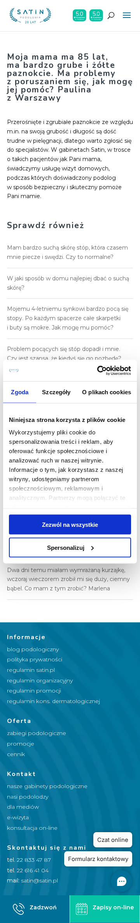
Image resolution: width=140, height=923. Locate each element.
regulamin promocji (34, 690)
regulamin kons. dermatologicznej (53, 701)
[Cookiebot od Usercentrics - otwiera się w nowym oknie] (98, 370)
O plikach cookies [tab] (106, 392)
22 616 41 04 (33, 870)
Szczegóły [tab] (56, 392)
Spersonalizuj (65, 547)
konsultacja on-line (32, 827)
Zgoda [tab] (19, 392)
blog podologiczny (33, 649)
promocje (20, 743)
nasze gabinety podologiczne (47, 786)
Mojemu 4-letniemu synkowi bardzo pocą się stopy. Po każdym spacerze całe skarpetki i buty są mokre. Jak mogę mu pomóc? (67, 318)
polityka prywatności (34, 659)
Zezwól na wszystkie (70, 524)
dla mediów (23, 806)
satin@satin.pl (39, 880)
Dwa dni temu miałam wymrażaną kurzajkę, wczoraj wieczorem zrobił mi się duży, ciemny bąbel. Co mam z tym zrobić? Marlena (68, 579)
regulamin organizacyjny (40, 680)
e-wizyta (18, 817)
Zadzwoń (43, 907)
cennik (16, 754)
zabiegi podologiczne (36, 733)
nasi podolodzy (27, 796)
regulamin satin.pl (31, 669)
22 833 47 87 (34, 859)
